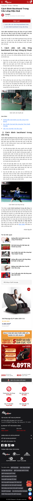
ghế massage (14, 467)
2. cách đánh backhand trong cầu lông (16, 27)
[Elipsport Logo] (16, 413)
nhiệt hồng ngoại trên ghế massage (11, 494)
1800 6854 (22, 224)
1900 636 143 (20, 430)
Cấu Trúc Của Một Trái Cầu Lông (12, 128)
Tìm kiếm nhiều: (5, 467)
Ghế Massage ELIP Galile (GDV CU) (13, 318)
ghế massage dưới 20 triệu (9, 476)
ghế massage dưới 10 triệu (21, 470)
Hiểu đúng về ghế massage (10, 282)
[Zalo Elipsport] (30, 494)
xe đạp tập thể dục (7, 470)
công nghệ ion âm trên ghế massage (12, 485)
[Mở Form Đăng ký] (29, 483)
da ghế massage (6, 491)
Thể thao (15, 5)
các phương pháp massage (19, 491)
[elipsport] (6, 454)
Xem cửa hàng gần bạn (17, 380)
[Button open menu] (2, 2)
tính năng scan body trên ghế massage (12, 488)
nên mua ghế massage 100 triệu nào (11, 482)
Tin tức (10, 5)
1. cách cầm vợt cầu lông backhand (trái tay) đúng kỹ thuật (16, 24)
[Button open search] (28, 2)
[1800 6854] (30, 498)
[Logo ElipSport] (8, 1)
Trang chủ (4, 5)
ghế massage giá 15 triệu (8, 473)
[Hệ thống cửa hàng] (30, 489)
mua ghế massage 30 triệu (9, 479)
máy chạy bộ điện (25, 467)
